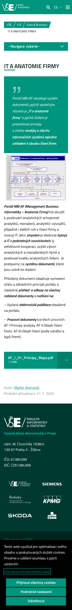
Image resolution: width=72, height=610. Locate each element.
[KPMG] (52, 499)
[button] (48, 7)
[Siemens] (52, 484)
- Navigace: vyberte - (24, 46)
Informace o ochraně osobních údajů (27, 571)
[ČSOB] (52, 515)
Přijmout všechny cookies (36, 582)
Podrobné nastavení (36, 591)
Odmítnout (36, 601)
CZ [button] (56, 7)
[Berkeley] (20, 499)
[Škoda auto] (20, 515)
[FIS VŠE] (20, 483)
